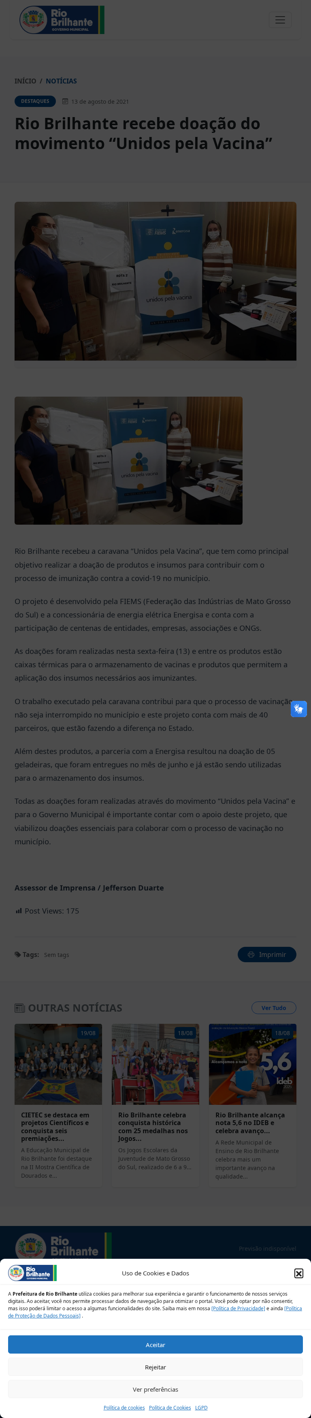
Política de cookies (124, 1407)
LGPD (201, 1407)
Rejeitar (155, 1367)
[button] (299, 1273)
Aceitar (155, 1345)
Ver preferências (155, 1389)
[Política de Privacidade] (238, 1308)
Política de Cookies (170, 1407)
